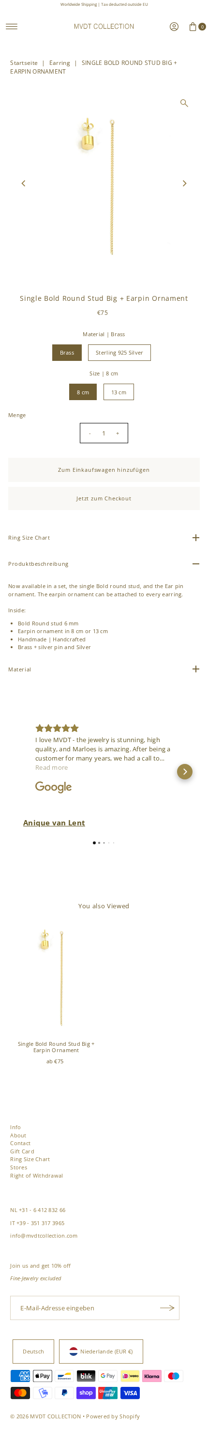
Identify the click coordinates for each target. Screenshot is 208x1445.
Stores (18, 1167)
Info (15, 1127)
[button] (23, 771)
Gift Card (22, 1151)
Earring (59, 63)
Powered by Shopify (113, 1416)
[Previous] (23, 183)
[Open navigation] (11, 27)
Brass (67, 352)
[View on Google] (53, 787)
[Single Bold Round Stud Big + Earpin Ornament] (56, 979)
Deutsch (33, 1351)
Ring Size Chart (30, 1159)
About (18, 1135)
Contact (20, 1143)
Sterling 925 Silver (119, 352)
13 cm (118, 392)
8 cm (83, 392)
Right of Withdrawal (36, 1175)
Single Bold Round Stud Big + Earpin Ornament (56, 1047)
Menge (17, 415)
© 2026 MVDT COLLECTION (45, 1416)
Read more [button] (51, 767)
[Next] (184, 183)
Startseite (24, 63)
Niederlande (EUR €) (106, 1351)
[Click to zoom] (184, 103)
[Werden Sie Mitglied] (167, 1308)
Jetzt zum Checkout (104, 498)
